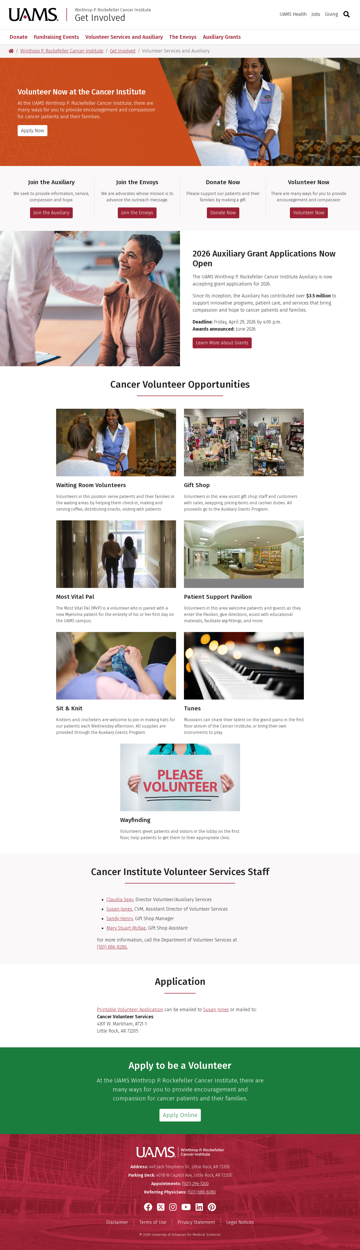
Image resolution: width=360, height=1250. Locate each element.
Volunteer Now (308, 213)
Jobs (316, 14)
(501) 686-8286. (112, 947)
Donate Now (223, 213)
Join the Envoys (137, 213)
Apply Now (32, 130)
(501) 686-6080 (202, 1192)
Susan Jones (119, 909)
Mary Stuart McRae (126, 928)
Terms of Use (152, 1222)
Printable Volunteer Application (130, 1010)
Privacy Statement (196, 1222)
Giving (331, 14)
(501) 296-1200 (195, 1183)
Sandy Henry (119, 918)
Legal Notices (240, 1222)
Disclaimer (117, 1222)
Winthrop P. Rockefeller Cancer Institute (113, 10)
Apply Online (180, 1115)
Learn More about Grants (222, 343)
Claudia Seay (119, 899)
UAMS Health (293, 14)
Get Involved (100, 17)
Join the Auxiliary (51, 213)
